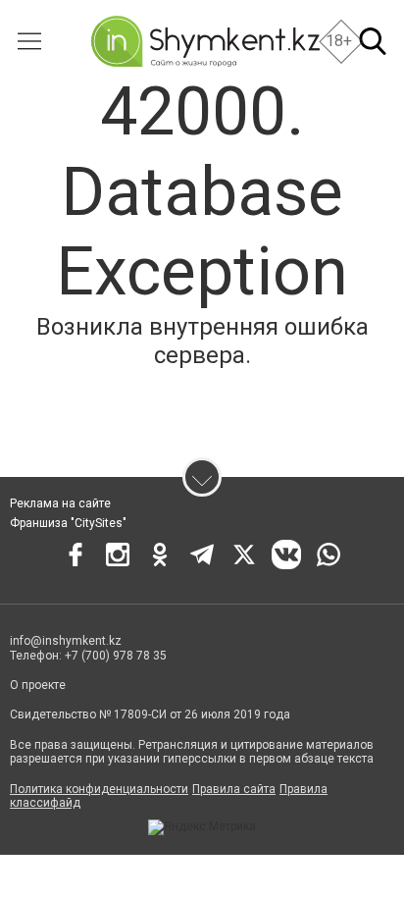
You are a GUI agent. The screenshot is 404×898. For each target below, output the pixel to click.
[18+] (205, 41)
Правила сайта (234, 789)
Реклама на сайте (60, 503)
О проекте (38, 685)
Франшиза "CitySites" (68, 523)
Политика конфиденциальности (99, 789)
